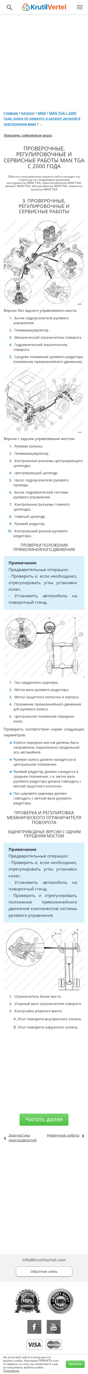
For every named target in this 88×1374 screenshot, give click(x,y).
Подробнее (11, 1371)
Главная (11, 113)
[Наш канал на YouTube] (54, 1327)
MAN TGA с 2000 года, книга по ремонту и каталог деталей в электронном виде (42, 118)
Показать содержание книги (28, 135)
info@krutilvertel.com (44, 1260)
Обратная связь (44, 1271)
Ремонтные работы (63, 1135)
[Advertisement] (44, 60)
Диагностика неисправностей (23, 1137)
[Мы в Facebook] (34, 1327)
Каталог (28, 113)
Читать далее (44, 1119)
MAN (42, 113)
